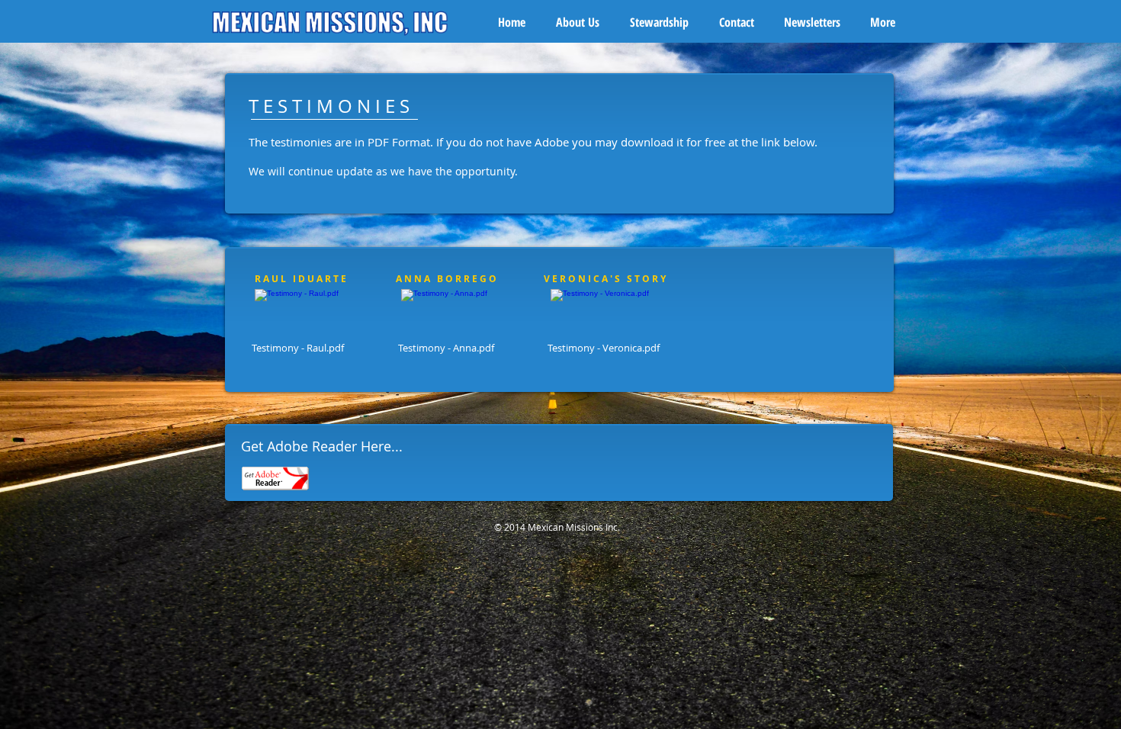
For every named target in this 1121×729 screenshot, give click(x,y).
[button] (585, 22)
